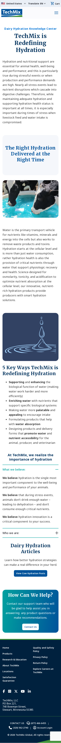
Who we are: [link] (11, 533)
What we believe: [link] (14, 469)
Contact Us (30, 626)
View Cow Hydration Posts (30, 573)
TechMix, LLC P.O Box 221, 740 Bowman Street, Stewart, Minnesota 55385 (18, 705)
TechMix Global (12, 13)
